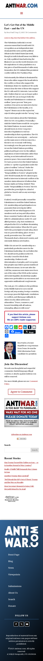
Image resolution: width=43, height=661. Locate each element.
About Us (13, 592)
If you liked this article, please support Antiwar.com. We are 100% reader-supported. (21, 317)
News (11, 568)
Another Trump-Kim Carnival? (16, 476)
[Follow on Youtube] (27, 624)
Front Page (13, 554)
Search (11, 599)
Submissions (14, 586)
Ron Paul (10, 32)
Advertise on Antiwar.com (21, 434)
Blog (10, 561)
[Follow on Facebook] (16, 624)
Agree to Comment (21, 391)
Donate (12, 606)
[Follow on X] (21, 624)
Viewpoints (14, 574)
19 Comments (31, 32)
